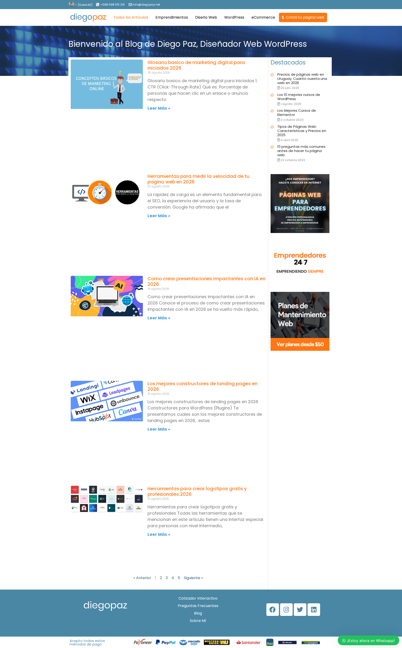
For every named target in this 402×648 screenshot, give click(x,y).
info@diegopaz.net (146, 5)
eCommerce (263, 17)
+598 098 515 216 (112, 5)
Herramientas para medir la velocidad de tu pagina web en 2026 (198, 179)
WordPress (234, 17)
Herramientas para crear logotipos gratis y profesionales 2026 (197, 491)
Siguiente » (193, 577)
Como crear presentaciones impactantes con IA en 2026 (206, 281)
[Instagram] (286, 609)
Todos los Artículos (131, 17)
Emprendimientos (171, 17)
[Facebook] (272, 609)
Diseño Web (206, 17)
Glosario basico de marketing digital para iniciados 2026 (196, 65)
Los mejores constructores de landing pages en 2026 (202, 386)
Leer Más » (158, 108)
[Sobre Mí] (85, 5)
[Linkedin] (314, 609)
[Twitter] (300, 609)
